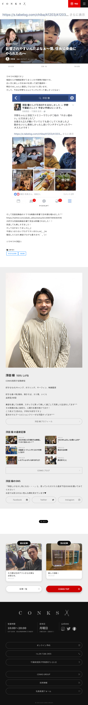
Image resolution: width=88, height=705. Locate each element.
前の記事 (11, 66)
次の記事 (77, 66)
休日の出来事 (12, 254)
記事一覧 (44, 66)
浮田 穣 (22, 254)
